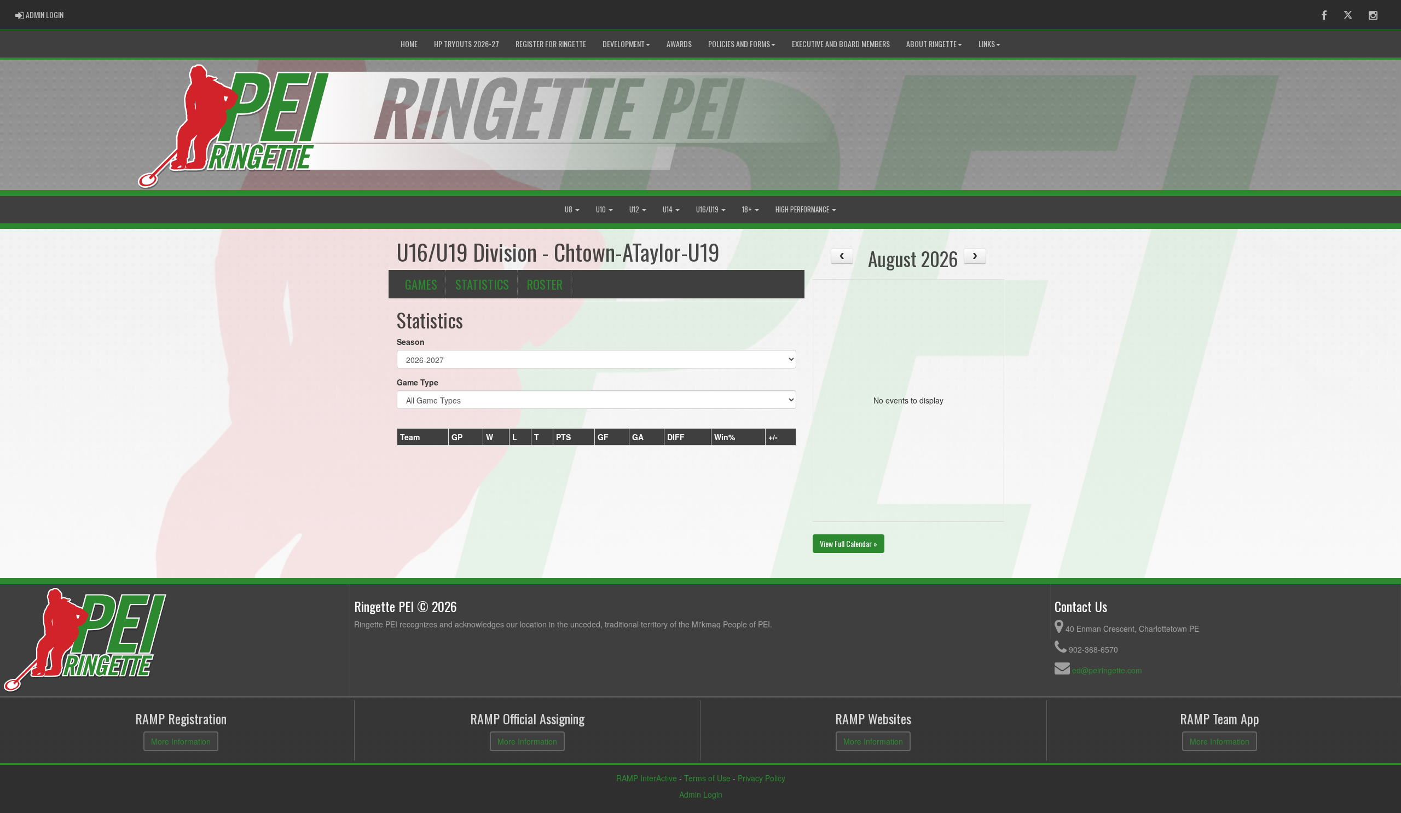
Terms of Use (707, 777)
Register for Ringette (551, 43)
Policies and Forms (739, 43)
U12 (635, 209)
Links (987, 43)
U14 (668, 209)
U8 (569, 209)
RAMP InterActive (646, 777)
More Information (181, 741)
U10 (601, 209)
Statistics (482, 284)
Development (624, 43)
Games (421, 284)
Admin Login (700, 794)
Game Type (417, 382)
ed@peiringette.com (1107, 670)
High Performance (803, 209)
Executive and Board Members (841, 43)
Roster (545, 284)
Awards (679, 43)
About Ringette (931, 43)
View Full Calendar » (848, 543)
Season (411, 341)
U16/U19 (708, 209)
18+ (748, 209)
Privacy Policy (761, 777)
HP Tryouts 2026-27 (466, 43)
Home (409, 43)
